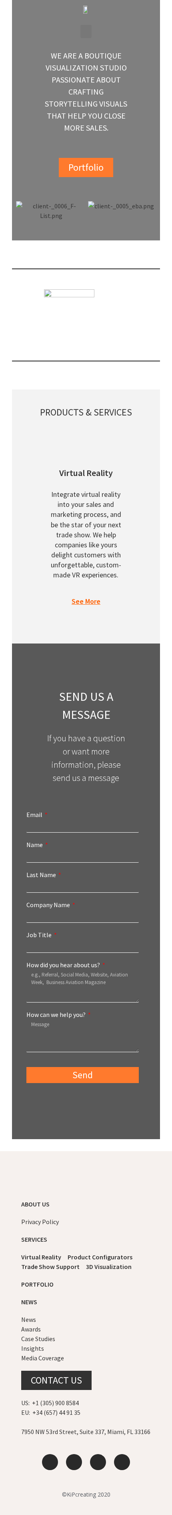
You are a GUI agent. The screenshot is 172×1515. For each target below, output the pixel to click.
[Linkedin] (50, 1462)
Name (35, 845)
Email (35, 815)
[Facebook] (122, 1462)
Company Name (48, 905)
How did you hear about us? (63, 965)
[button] (86, 31)
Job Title (39, 935)
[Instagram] (98, 1462)
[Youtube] (74, 1462)
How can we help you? (56, 1015)
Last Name (41, 875)
